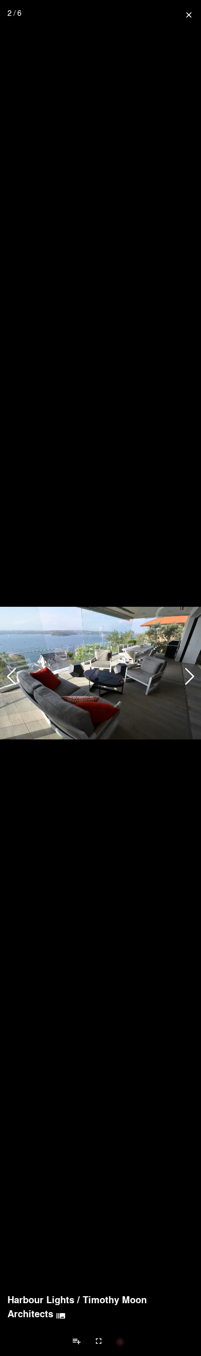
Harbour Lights (40, 1299)
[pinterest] (120, 1341)
